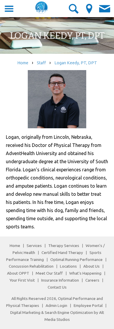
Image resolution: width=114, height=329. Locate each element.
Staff (41, 63)
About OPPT (18, 273)
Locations (68, 266)
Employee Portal (88, 305)
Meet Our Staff (49, 273)
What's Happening (85, 273)
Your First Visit (22, 280)
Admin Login (56, 305)
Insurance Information (60, 280)
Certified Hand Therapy (62, 252)
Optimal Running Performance (76, 259)
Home (22, 63)
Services (34, 245)
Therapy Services (63, 245)
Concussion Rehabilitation (31, 266)
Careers (92, 280)
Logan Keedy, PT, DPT (75, 63)
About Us (91, 266)
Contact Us (57, 287)
